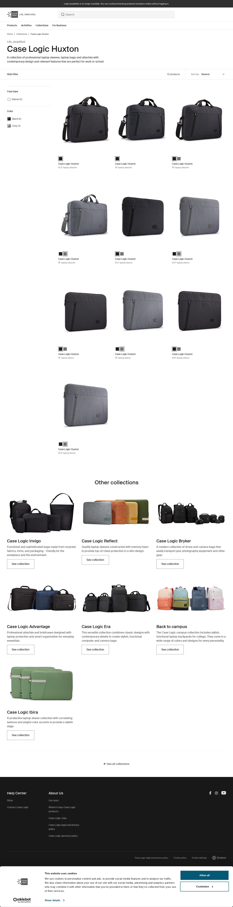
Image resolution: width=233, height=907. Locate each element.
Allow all (204, 875)
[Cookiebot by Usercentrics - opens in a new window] (22, 900)
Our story (54, 800)
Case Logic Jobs (58, 818)
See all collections (117, 764)
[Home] (33, 14)
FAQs (10, 800)
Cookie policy (180, 857)
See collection (23, 565)
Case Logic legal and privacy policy (151, 857)
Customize (202, 886)
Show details (52, 900)
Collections (42, 25)
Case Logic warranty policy (63, 835)
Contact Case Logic (17, 807)
